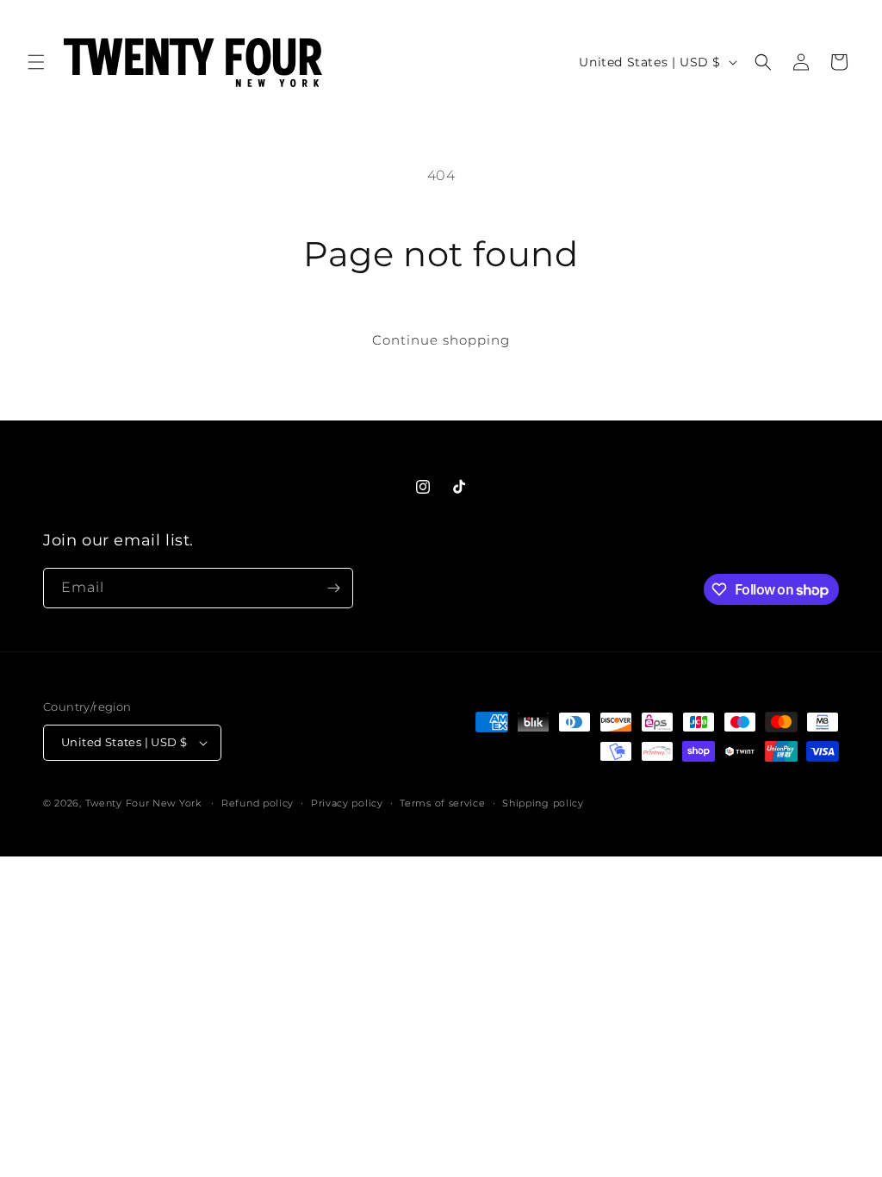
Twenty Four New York (143, 803)
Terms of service (442, 803)
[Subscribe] (333, 588)
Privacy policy (347, 803)
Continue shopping (441, 340)
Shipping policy (543, 803)
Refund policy (257, 803)
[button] (36, 62)
